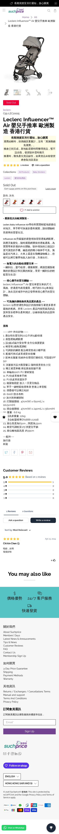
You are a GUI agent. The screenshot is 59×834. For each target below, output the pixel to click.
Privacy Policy (10, 702)
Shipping (8, 672)
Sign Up (29, 731)
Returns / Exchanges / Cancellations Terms (26, 691)
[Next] (50, 92)
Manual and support (14, 695)
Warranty (8, 679)
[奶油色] (39, 202)
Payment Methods (13, 675)
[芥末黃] (14, 202)
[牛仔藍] (23, 202)
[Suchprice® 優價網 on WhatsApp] (19, 754)
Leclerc (7, 178)
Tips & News (10, 642)
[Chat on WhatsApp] (14, 828)
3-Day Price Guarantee (15, 668)
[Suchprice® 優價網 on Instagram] (12, 754)
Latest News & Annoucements (19, 639)
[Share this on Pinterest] (22, 452)
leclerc (7, 109)
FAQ (5, 649)
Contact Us (9, 652)
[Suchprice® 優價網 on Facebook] (8, 754)
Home (25, 17)
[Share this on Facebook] (14, 452)
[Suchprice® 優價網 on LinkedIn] (16, 754)
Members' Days (11, 635)
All (35, 17)
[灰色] (6, 202)
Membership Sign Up (14, 656)
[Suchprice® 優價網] (26, 10)
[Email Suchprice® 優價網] (4, 754)
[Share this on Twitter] (6, 452)
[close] (55, 3)
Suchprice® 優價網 (18, 792)
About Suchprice (12, 632)
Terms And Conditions (15, 698)
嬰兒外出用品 (20, 178)
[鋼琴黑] (31, 202)
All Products (24, 172)
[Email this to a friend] (30, 452)
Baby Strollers (39, 172)
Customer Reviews (13, 645)
